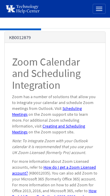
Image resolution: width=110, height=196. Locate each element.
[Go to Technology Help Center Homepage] (23, 9)
